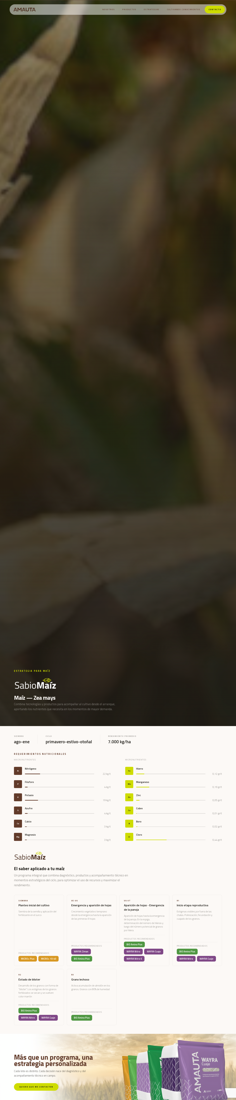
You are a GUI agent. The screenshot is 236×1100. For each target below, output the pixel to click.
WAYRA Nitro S (134, 959)
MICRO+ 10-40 (48, 959)
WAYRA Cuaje (154, 951)
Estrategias (151, 9)
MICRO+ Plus (27, 959)
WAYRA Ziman (81, 951)
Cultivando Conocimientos (184, 9)
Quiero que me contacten (36, 1086)
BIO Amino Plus (82, 959)
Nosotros (108, 9)
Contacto (215, 9)
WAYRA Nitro (133, 951)
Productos (129, 9)
